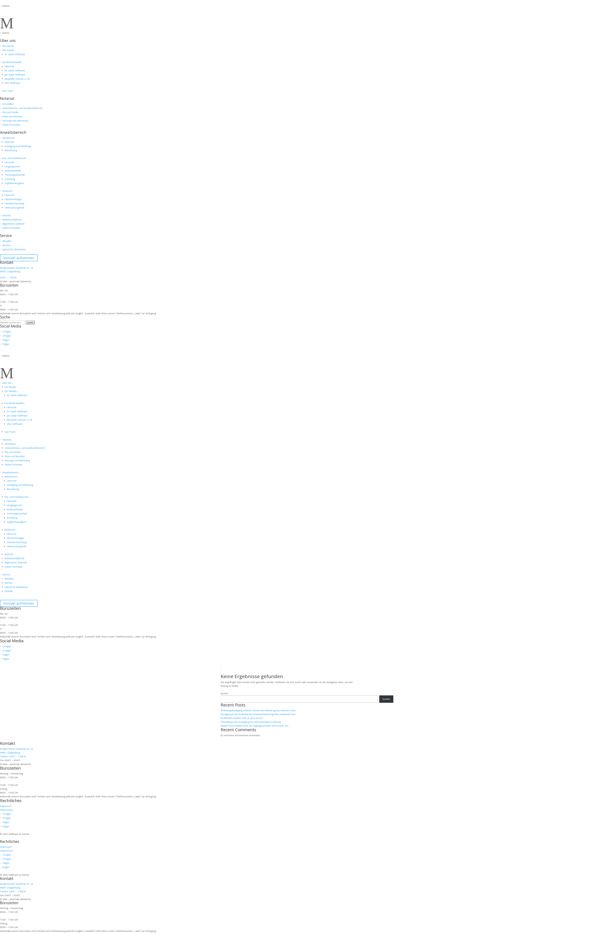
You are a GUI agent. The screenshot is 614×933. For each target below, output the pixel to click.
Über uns (8, 40)
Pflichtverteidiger (13, 199)
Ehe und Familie (10, 112)
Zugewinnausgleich (14, 183)
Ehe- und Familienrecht (14, 158)
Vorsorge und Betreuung (15, 120)
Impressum (6, 806)
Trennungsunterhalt (14, 174)
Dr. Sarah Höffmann (14, 54)
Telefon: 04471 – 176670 (13, 756)
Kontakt (8, 591)
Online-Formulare (11, 124)
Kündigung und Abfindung (17, 146)
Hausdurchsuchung (14, 203)
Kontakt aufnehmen (19, 258)
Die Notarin (8, 50)
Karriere (6, 245)
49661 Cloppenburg (10, 271)
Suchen (224, 693)
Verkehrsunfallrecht (12, 219)
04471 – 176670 (8, 277)
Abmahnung (10, 150)
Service (6, 235)
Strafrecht (7, 190)
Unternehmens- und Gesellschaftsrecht (22, 108)
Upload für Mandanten (14, 249)
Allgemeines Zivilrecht (13, 223)
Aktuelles (7, 241)
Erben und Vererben (12, 116)
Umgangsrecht (12, 166)
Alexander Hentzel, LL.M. (17, 78)
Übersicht (9, 66)
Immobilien (8, 103)
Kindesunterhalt (12, 170)
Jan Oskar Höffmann (14, 74)
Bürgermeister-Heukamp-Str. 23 (16, 267)
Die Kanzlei (8, 46)
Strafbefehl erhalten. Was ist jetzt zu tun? (242, 718)
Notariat (7, 98)
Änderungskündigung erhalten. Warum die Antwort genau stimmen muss (258, 710)
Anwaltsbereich (13, 132)
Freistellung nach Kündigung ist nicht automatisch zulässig (251, 721)
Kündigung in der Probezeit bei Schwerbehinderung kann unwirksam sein (258, 714)
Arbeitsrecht (8, 137)
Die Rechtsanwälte (12, 62)
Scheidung (9, 178)
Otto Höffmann (12, 82)
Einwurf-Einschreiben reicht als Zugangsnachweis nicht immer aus (254, 725)
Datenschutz (6, 809)
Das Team (7, 90)
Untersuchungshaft (14, 207)
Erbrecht (6, 215)
